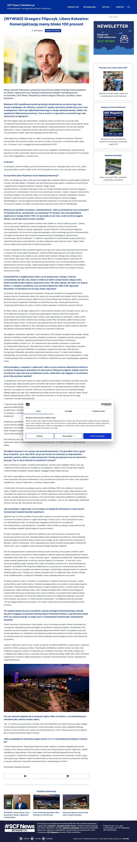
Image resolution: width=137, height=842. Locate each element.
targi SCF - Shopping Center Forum (62, 826)
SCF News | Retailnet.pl (21, 5)
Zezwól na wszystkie (97, 436)
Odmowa (40, 436)
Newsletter (73, 7)
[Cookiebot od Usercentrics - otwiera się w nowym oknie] (102, 404)
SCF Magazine (89, 7)
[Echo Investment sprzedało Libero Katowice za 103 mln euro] (46, 801)
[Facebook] (25, 776)
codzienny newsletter (71, 828)
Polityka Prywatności (90, 839)
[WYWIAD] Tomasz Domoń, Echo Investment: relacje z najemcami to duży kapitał (16, 814)
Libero (50, 739)
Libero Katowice (53, 31)
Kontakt (120, 7)
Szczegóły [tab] (68, 411)
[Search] (128, 7)
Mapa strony (77, 839)
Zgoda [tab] (38, 411)
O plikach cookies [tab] (98, 411)
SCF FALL (106, 7)
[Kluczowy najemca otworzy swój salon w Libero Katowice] (76, 801)
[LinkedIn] (68, 776)
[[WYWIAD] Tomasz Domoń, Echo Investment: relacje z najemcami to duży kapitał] (17, 801)
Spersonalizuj (67, 436)
